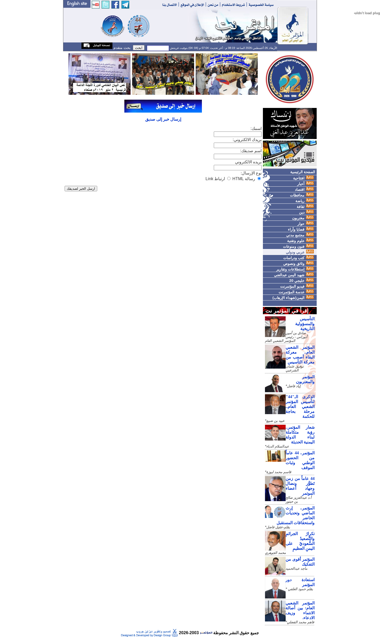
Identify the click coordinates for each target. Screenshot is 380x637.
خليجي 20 (297, 281)
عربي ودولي (295, 252)
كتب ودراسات (294, 258)
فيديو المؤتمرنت (292, 286)
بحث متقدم (121, 48)
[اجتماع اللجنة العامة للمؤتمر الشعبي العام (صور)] (227, 73)
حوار (301, 224)
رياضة (300, 201)
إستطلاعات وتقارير (290, 269)
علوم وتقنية (296, 241)
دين (302, 212)
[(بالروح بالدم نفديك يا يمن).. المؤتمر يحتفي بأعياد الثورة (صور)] (163, 73)
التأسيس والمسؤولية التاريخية (305, 324)
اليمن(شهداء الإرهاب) (288, 298)
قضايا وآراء (296, 229)
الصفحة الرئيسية (302, 172)
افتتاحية (299, 178)
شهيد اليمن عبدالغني (289, 275)
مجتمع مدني (295, 235)
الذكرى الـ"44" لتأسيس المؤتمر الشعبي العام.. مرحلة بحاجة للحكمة (300, 406)
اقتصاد (300, 189)
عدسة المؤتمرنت (292, 292)
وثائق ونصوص (294, 263)
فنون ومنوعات (294, 246)
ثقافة (301, 206)
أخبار (301, 184)
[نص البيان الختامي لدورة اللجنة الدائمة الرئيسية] (99, 73)
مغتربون (298, 218)
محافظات (297, 195)
